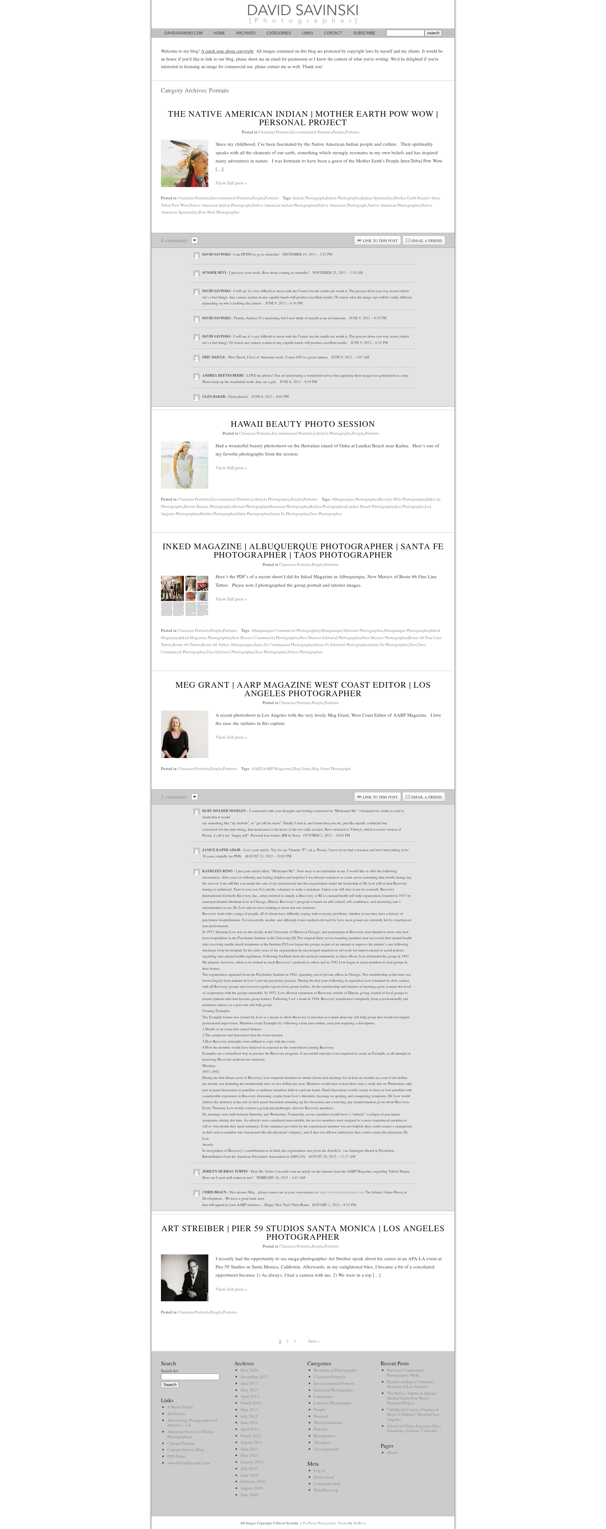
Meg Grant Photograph (331, 768)
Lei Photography (409, 506)
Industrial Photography (333, 1390)
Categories (279, 33)
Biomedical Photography (335, 1370)
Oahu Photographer (253, 513)
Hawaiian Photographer (289, 506)
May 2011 (249, 1455)
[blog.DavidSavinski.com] (303, 27)
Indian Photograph (309, 198)
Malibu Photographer (217, 513)
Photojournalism (328, 1422)
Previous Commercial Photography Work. (405, 1372)
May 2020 (249, 1370)
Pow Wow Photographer (219, 212)
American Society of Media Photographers (190, 1434)
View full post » (231, 182)
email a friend (427, 240)
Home (219, 33)
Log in (319, 1470)
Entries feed (324, 1477)
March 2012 (251, 1435)
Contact (333, 33)
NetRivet (359, 1522)
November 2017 (254, 1376)
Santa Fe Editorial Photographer (342, 644)
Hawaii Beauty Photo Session (303, 423)
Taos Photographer (326, 513)
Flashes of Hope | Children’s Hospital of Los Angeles (410, 1384)
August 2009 (252, 1488)
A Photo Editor (180, 1407)
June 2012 (249, 1422)
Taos (413, 644)
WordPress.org (326, 1490)
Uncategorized (326, 1449)
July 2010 (249, 1468)
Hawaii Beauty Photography (208, 506)
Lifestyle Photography (332, 433)
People (338, 132)
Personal (321, 1416)
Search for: (170, 1370)
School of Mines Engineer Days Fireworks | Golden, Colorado (414, 1428)
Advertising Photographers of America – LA (192, 1422)
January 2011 (252, 1462)
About (392, 1452)
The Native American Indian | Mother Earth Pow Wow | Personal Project (303, 118)
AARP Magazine (277, 768)
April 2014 (250, 1396)
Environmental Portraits (311, 132)
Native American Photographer (394, 205)
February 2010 (253, 1481)
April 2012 (250, 1429)
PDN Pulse (176, 1456)
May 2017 (249, 1390)
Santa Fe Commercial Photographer (284, 644)
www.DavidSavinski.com (188, 1463)
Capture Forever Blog (185, 1449)
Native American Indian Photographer (284, 205)
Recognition (324, 1435)
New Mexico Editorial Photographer (330, 637)
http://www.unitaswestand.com (342, 1192)
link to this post (380, 240)
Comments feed (327, 1483)
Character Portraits (274, 132)
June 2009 (249, 1494)
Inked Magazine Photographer (204, 637)
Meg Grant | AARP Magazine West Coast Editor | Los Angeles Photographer (303, 689)
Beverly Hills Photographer (402, 499)
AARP (256, 768)
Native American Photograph (342, 205)
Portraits (352, 132)
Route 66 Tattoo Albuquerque (227, 644)
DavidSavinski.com (183, 33)
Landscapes (324, 1396)
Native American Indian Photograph (220, 205)
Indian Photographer (343, 198)
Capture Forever (181, 1443)
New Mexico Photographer (384, 637)
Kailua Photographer (327, 506)
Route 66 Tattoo (187, 644)
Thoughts (322, 1442)
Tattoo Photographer (305, 652)
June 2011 (249, 1449)
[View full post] (184, 163)
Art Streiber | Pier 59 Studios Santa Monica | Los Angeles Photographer (303, 1232)
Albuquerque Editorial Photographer (351, 630)
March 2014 (251, 1403)
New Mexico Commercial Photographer (265, 637)
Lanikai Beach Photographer (370, 506)
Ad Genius (176, 1413)
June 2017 (249, 1383)
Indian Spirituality (377, 198)
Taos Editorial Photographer (230, 652)
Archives (246, 33)
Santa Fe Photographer (289, 513)
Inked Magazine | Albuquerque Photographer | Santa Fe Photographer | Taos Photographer (303, 550)
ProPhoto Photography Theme (325, 1522)
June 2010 (249, 1475)
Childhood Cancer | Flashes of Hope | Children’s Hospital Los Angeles (413, 1414)
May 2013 (249, 1409)
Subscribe (364, 33)
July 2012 (249, 1416)
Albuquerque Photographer (355, 499)
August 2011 (252, 1442)
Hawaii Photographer (250, 506)
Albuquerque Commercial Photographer (285, 630)
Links (307, 33)
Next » (314, 1341)
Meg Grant (301, 768)
